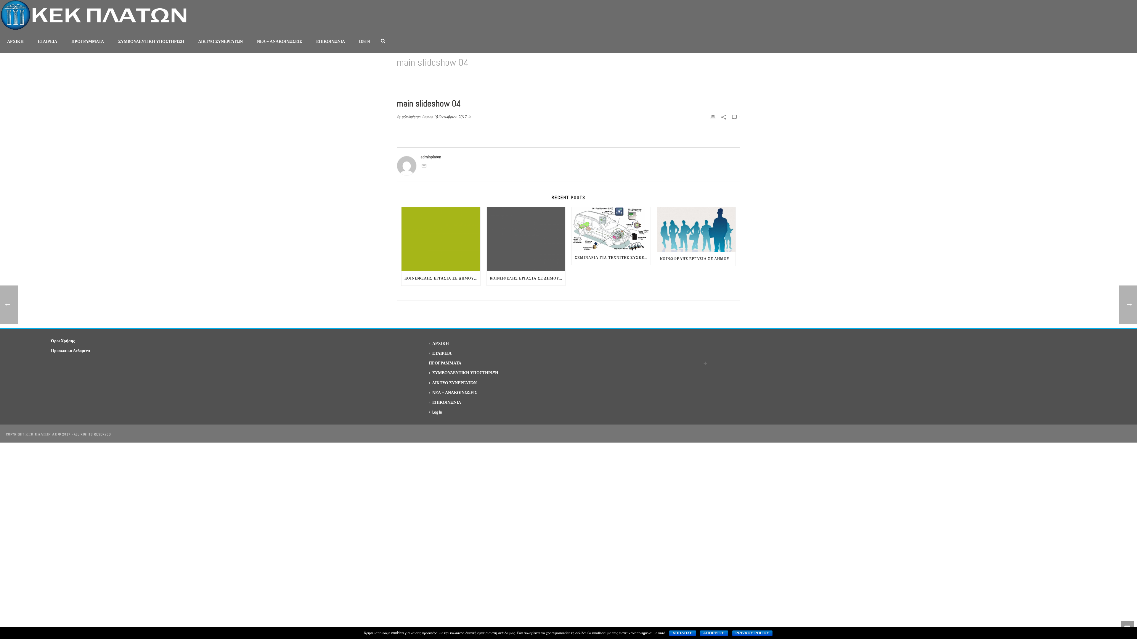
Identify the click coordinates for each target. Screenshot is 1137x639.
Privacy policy (752, 633)
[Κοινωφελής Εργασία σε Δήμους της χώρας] (526, 239)
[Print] (713, 117)
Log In (364, 41)
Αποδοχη (682, 633)
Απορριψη (714, 633)
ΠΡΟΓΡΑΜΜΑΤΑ (87, 41)
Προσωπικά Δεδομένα (70, 350)
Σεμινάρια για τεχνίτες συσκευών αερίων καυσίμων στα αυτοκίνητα (613, 257)
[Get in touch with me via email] (424, 166)
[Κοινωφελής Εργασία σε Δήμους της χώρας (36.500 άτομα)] (441, 239)
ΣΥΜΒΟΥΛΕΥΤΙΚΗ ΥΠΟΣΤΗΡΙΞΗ (151, 41)
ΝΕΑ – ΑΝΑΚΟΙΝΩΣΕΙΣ (279, 41)
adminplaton (411, 117)
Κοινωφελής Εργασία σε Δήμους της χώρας (528, 278)
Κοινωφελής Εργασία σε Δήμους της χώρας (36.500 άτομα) (442, 278)
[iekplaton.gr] (96, 15)
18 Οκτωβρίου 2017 (449, 117)
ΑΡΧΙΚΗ (15, 41)
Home (675, 78)
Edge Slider (693, 78)
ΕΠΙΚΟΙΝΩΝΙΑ (330, 41)
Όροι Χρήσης (63, 340)
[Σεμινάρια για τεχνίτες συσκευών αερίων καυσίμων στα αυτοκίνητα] (611, 229)
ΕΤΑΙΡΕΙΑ (47, 41)
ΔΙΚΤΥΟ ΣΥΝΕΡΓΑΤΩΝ (220, 41)
